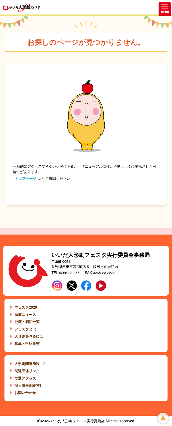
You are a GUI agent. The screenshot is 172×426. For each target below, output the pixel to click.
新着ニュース (25, 314)
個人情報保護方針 (29, 385)
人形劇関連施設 (27, 363)
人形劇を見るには (29, 336)
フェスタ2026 (26, 307)
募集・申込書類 (27, 343)
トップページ (25, 178)
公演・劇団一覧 (27, 321)
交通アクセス (25, 378)
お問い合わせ (25, 392)
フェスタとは (25, 329)
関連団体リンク (27, 370)
